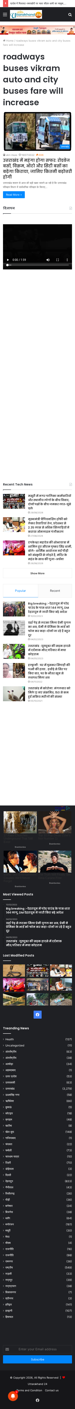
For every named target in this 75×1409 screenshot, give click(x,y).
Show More (37, 573)
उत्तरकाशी (10, 1082)
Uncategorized (14, 1045)
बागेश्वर (9, 1205)
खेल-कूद (9, 1131)
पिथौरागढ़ (10, 1193)
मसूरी (7, 1230)
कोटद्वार (9, 1113)
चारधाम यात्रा (12, 1156)
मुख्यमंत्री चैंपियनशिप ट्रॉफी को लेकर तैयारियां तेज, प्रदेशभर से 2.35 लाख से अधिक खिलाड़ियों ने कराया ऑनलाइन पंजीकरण (48, 525)
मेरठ (7, 1236)
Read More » (14, 194)
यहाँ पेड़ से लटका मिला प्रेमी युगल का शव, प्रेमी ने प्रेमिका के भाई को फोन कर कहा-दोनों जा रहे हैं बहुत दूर (49, 629)
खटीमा (8, 1125)
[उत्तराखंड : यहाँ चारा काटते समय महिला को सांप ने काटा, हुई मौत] (14, 970)
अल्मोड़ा (9, 1064)
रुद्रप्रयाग (10, 1286)
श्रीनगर (9, 1298)
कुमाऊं (8, 1107)
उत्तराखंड (10, 1088)
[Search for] (70, 15)
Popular (20, 591)
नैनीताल (9, 1187)
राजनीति (9, 1249)
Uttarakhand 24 (37, 1384)
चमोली (8, 1150)
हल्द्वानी (8, 1310)
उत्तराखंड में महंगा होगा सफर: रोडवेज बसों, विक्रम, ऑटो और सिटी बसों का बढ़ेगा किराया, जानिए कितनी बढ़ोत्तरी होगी (37, 169)
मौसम (8, 1242)
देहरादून (9, 1181)
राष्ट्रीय (9, 1267)
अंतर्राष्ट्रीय (10, 1051)
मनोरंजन (9, 1224)
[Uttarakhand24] (26, 14)
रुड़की (8, 1273)
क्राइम (8, 1119)
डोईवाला (9, 1168)
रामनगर (9, 1261)
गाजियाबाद (10, 1138)
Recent (55, 591)
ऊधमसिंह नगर (12, 1094)
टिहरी (8, 1162)
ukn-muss (11, 154)
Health (9, 1039)
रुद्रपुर (8, 1279)
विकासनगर (10, 1292)
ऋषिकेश (9, 1101)
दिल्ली (8, 1175)
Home (9, 40)
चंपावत (8, 1144)
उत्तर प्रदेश (11, 1076)
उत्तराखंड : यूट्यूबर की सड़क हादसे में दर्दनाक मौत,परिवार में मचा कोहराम (49, 650)
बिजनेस (9, 1212)
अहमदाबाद (10, 1070)
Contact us (52, 1390)
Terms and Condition (29, 1390)
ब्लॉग (7, 1218)
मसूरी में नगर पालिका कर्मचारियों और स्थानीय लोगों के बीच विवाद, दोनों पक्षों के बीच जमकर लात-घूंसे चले (49, 502)
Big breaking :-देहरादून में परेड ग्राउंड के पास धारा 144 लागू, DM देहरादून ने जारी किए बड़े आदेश (48, 608)
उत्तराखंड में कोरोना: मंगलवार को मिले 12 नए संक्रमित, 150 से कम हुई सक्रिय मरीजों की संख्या (49, 692)
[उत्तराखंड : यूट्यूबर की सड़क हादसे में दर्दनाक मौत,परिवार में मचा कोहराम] (14, 651)
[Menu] (5, 15)
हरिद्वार (8, 1304)
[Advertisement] (37, 400)
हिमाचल (9, 1316)
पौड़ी (7, 1199)
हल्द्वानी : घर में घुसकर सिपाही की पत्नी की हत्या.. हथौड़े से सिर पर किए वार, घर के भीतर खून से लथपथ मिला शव (49, 671)
